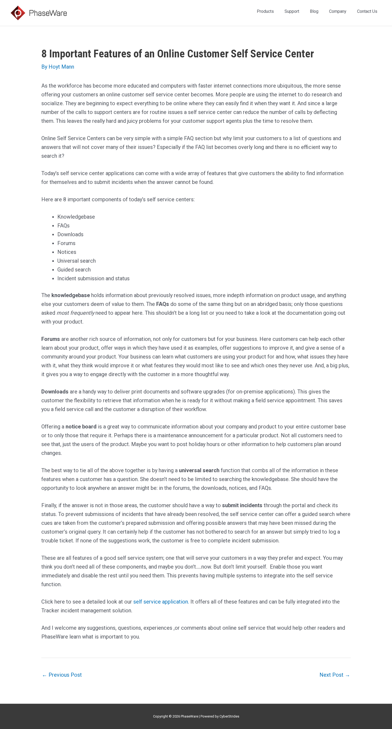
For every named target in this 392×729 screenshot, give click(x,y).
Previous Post (62, 675)
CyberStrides (229, 716)
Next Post (334, 675)
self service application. (161, 601)
